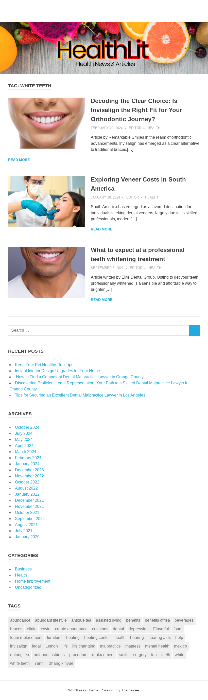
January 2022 (27, 494)
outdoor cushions (49, 655)
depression (139, 629)
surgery (140, 655)
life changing (83, 646)
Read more (19, 160)
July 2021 (23, 531)
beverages (184, 620)
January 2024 (27, 464)
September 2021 (30, 518)
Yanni (39, 663)
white (179, 655)
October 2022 (27, 482)
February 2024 (28, 458)
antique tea (81, 620)
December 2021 (29, 500)
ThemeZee (130, 690)
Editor (135, 128)
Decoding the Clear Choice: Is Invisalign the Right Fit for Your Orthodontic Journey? (136, 109)
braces (16, 629)
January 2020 (27, 537)
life (65, 646)
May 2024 (24, 439)
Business (23, 569)
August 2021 (26, 525)
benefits (133, 620)
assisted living (109, 620)
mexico (180, 646)
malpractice (110, 646)
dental (118, 629)
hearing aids (159, 637)
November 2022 (29, 476)
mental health (157, 646)
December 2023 (29, 470)
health (120, 637)
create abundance (71, 629)
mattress (133, 646)
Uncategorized (28, 587)
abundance (20, 620)
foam (178, 629)
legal (36, 646)
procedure (78, 655)
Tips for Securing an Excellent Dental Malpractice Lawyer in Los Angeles (80, 395)
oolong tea (19, 655)
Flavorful (161, 629)
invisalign (18, 646)
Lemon (51, 646)
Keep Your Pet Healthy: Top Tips (44, 365)
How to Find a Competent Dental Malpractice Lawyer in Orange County (79, 377)
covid (45, 629)
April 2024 (24, 445)
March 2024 (25, 452)
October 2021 (27, 512)
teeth (165, 655)
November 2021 (29, 506)
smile (124, 655)
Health (154, 128)
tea (154, 655)
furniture (54, 637)
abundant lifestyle (51, 620)
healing (73, 637)
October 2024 (27, 427)
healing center (97, 637)
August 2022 (26, 488)
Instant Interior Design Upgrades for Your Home (57, 371)
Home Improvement (32, 581)
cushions (100, 629)
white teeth (20, 663)
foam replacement (26, 637)
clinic (31, 629)
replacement (103, 655)
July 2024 (23, 433)
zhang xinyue (61, 663)
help (179, 637)
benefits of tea (157, 620)
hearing (137, 637)
